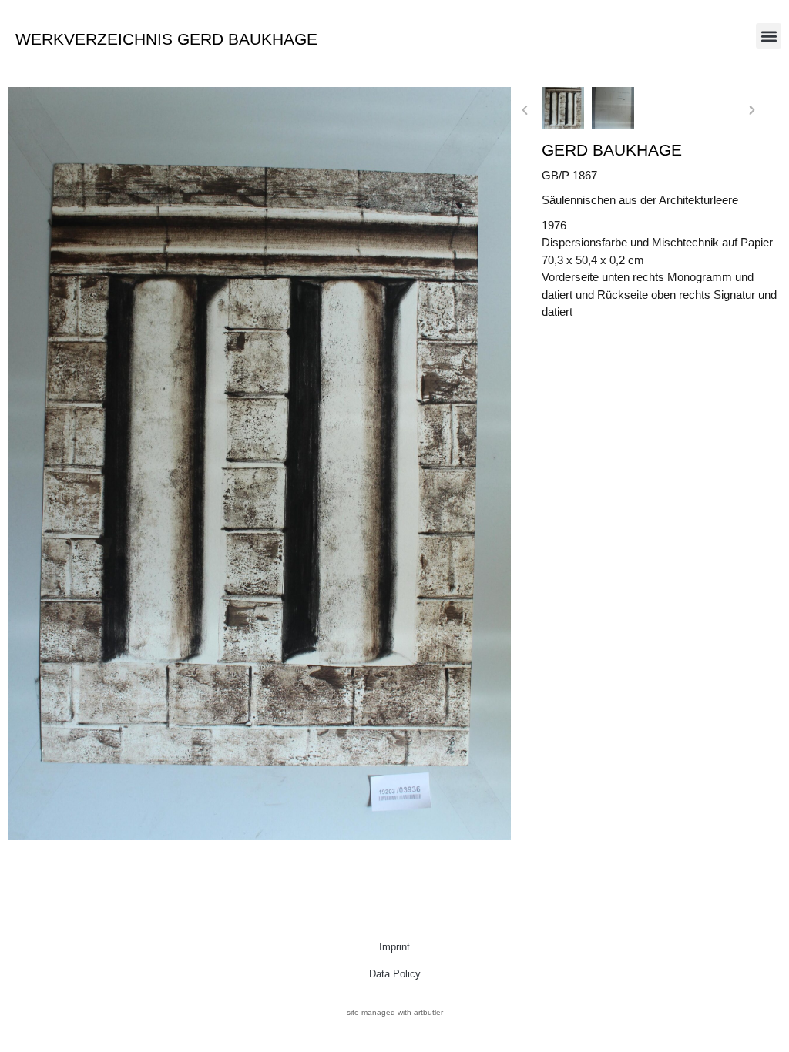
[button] (768, 36)
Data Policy (395, 974)
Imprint (394, 947)
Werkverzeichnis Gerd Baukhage (166, 39)
